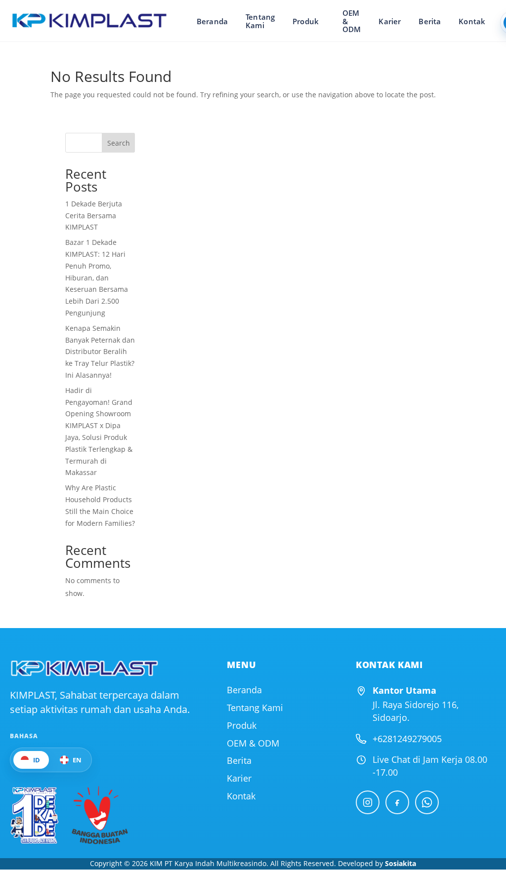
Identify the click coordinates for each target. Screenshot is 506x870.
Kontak (472, 21)
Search (118, 143)
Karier (390, 21)
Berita (430, 21)
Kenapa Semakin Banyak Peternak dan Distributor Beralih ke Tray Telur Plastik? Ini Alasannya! (100, 351)
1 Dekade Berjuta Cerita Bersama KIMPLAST (93, 215)
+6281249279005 (407, 739)
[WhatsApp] (427, 802)
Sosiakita (400, 863)
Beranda (212, 21)
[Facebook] (397, 802)
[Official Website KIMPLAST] (84, 668)
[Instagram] (368, 802)
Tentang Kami (260, 21)
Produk (306, 21)
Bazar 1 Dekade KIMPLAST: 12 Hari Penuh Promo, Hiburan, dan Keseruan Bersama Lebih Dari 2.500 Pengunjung (96, 277)
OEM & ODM (351, 21)
